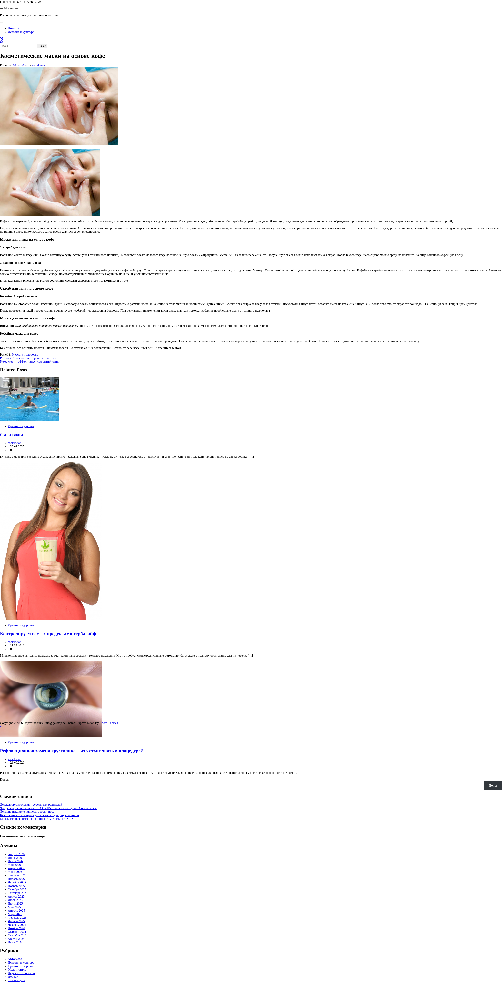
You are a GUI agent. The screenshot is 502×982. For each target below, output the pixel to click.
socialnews (38, 65)
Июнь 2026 (15, 861)
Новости (13, 28)
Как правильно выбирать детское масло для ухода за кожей (39, 815)
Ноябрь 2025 (16, 886)
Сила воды (11, 434)
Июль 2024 (15, 942)
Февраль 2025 (17, 917)
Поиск (4, 779)
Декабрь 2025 (17, 882)
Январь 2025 (16, 921)
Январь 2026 (16, 878)
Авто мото (15, 959)
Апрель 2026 (16, 868)
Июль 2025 (15, 900)
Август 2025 (16, 896)
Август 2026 (16, 854)
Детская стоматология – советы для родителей (31, 804)
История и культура (21, 32)
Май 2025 (14, 907)
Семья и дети (16, 980)
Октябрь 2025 (17, 889)
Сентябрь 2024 (17, 935)
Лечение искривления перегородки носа (27, 811)
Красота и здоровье (25, 354)
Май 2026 (14, 864)
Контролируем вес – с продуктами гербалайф (48, 633)
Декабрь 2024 (17, 924)
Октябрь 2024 (17, 931)
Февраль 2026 (17, 875)
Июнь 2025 (15, 903)
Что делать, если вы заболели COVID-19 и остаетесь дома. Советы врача (48, 808)
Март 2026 (15, 871)
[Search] (1, 42)
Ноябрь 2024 (16, 928)
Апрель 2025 (16, 910)
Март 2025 (15, 914)
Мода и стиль (17, 969)
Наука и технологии (21, 973)
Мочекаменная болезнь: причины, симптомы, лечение (36, 818)
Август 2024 (16, 938)
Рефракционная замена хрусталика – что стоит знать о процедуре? (71, 750)
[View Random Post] (1, 38)
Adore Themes (108, 723)
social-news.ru (9, 8)
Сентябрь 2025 (17, 893)
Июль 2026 (15, 857)
